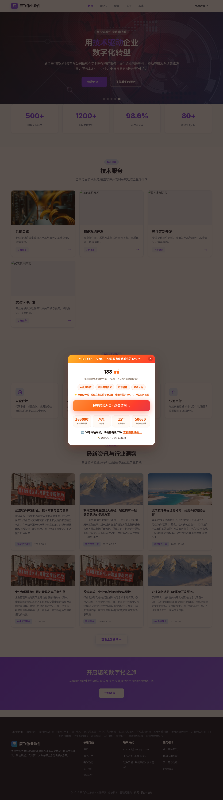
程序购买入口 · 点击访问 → (111, 407)
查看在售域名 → (132, 432)
